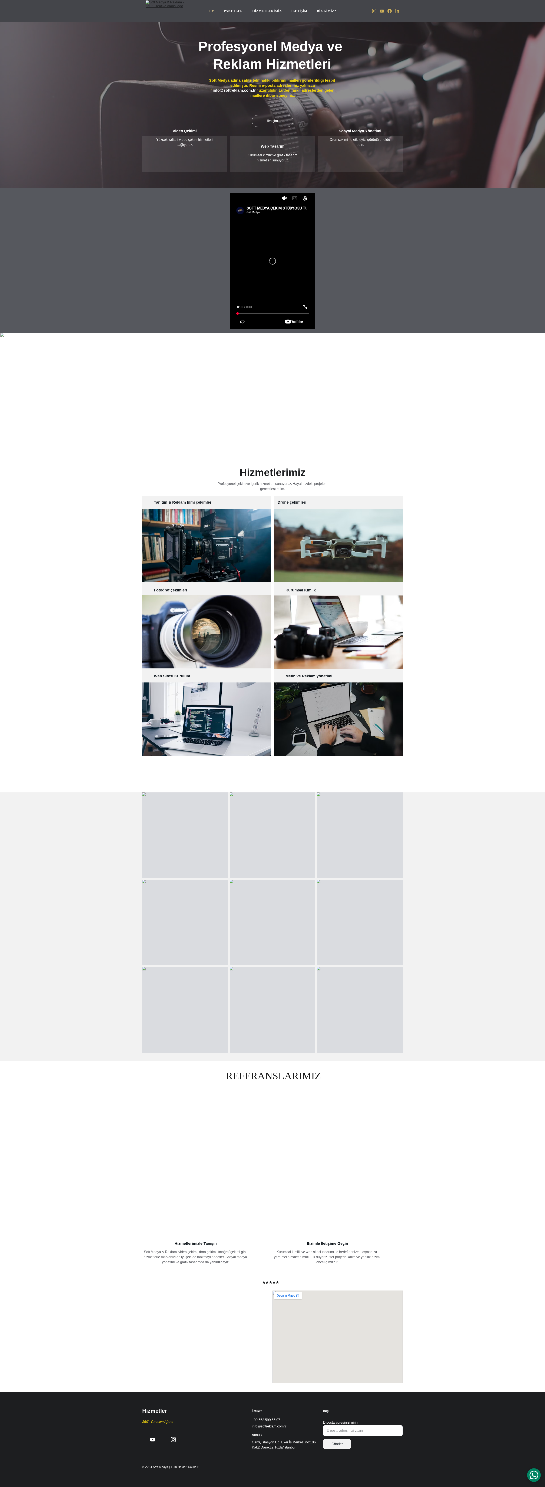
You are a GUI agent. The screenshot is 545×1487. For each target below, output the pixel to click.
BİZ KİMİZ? (326, 11)
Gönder (337, 1444)
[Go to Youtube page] (383, 11)
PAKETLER (233, 11)
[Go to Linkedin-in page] (397, 11)
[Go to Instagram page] (376, 11)
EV (211, 11)
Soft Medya (160, 1466)
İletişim (272, 121)
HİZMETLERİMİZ (267, 11)
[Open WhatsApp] (534, 1475)
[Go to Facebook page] (391, 11)
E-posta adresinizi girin (340, 1422)
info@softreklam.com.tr (234, 90)
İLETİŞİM (299, 11)
